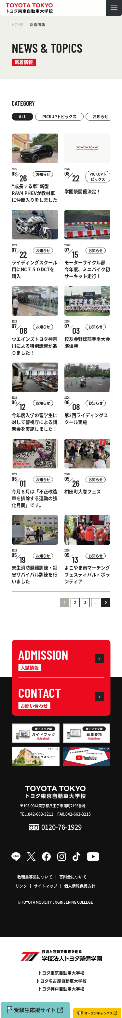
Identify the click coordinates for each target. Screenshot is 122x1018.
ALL (22, 116)
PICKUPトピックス (59, 116)
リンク (21, 886)
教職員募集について (34, 877)
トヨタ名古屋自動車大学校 (61, 981)
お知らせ (100, 116)
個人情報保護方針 (79, 886)
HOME (17, 24)
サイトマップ (45, 886)
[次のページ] (105, 602)
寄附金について (73, 877)
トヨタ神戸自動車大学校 (61, 988)
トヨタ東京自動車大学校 (61, 972)
